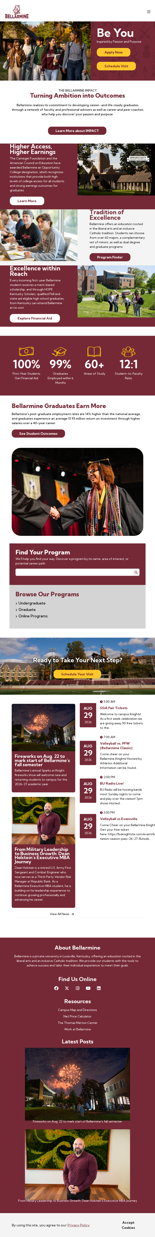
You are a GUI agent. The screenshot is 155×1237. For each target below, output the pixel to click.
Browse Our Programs (47, 594)
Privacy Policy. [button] (78, 1225)
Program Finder (110, 257)
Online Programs (33, 616)
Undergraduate (32, 603)
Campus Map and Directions (77, 1010)
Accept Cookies (128, 1225)
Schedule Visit (116, 66)
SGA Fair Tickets (113, 708)
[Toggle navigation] (149, 11)
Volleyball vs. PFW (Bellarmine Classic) (116, 745)
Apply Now (114, 52)
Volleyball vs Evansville (118, 819)
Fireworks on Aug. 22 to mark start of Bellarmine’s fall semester (77, 1121)
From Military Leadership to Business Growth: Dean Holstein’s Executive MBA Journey (77, 1200)
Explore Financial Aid (35, 318)
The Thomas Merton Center (78, 1023)
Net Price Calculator (77, 1016)
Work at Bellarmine (77, 1029)
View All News (60, 914)
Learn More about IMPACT (77, 131)
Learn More (27, 201)
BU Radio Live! (112, 783)
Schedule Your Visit (77, 674)
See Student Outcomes (38, 433)
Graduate (27, 609)
